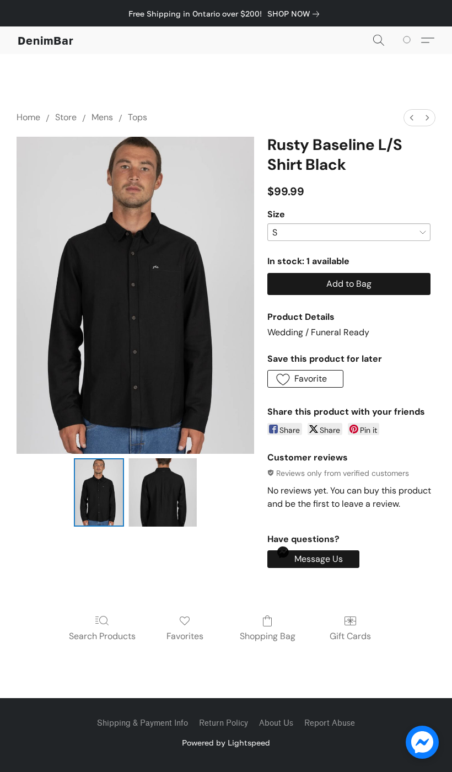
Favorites (184, 636)
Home (28, 117)
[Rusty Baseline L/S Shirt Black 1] (162, 492)
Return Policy (223, 723)
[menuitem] (411, 118)
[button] (46, 40)
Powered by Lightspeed (226, 742)
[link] (295, 13)
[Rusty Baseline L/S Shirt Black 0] (99, 492)
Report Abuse (329, 723)
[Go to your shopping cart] (409, 40)
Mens (102, 117)
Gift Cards (350, 636)
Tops (137, 117)
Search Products (102, 636)
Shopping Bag (267, 636)
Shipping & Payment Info (142, 723)
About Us (276, 723)
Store (66, 117)
